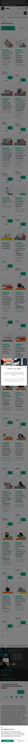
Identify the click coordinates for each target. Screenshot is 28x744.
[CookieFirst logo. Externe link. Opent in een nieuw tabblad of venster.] (1, 727)
